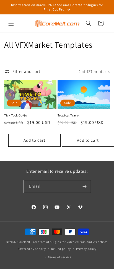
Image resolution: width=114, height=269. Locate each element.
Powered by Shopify (32, 248)
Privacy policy (86, 249)
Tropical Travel (69, 115)
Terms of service (59, 257)
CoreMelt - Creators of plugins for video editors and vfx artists (62, 242)
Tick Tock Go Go (15, 115)
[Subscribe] (85, 186)
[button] (11, 23)
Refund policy (61, 249)
